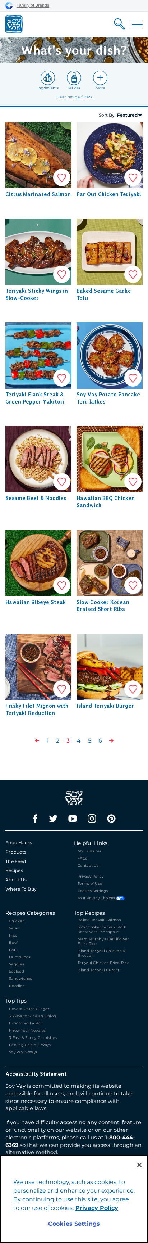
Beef (13, 942)
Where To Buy (21, 889)
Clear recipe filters (74, 97)
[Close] (139, 1165)
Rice (13, 935)
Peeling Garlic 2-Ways (30, 1044)
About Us (16, 879)
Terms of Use (90, 883)
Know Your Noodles (27, 1030)
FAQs (82, 858)
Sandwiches (20, 978)
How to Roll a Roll (26, 1023)
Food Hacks (18, 842)
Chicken (17, 921)
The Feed (15, 861)
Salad (14, 928)
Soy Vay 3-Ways (23, 1052)
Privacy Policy (91, 876)
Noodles (16, 985)
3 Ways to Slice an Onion (32, 1016)
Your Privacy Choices (97, 898)
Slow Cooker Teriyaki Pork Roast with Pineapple (102, 929)
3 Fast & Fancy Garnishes (33, 1037)
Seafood (16, 971)
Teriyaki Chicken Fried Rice (103, 962)
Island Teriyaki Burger (99, 970)
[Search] (119, 24)
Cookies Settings (93, 891)
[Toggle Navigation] (137, 24)
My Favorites (89, 851)
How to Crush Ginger (29, 1008)
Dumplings (20, 957)
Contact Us (88, 865)
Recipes (14, 870)
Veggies (16, 964)
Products (15, 852)
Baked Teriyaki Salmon (99, 920)
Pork (13, 949)
